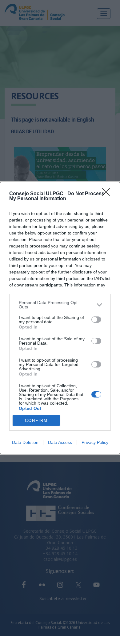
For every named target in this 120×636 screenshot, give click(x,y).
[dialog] (60, 318)
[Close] (108, 194)
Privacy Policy (95, 442)
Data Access (60, 442)
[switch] (96, 319)
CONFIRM (36, 420)
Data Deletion (25, 442)
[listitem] (60, 304)
